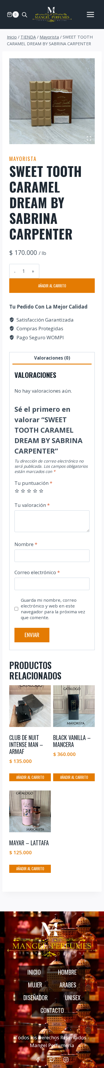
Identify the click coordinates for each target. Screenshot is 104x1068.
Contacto (52, 1010)
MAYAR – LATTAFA (29, 842)
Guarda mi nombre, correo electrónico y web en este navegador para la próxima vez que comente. (53, 608)
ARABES (68, 984)
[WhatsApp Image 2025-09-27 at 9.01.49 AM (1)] (52, 101)
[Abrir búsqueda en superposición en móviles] (24, 14)
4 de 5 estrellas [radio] (35, 490)
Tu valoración (32, 505)
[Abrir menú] (90, 14)
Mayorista (23, 158)
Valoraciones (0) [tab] (52, 358)
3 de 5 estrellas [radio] (29, 490)
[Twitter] (52, 1059)
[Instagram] (66, 1059)
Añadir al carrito (52, 286)
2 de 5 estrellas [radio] (23, 490)
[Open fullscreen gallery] (89, 138)
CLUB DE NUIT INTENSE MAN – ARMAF (26, 744)
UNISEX (73, 997)
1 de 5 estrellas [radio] (16, 490)
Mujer (35, 984)
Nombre (25, 544)
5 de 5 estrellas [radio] (41, 490)
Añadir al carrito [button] (30, 777)
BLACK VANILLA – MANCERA (72, 741)
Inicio (34, 972)
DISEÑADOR (35, 997)
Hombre (67, 972)
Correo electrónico (37, 572)
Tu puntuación (33, 483)
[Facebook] (38, 1059)
